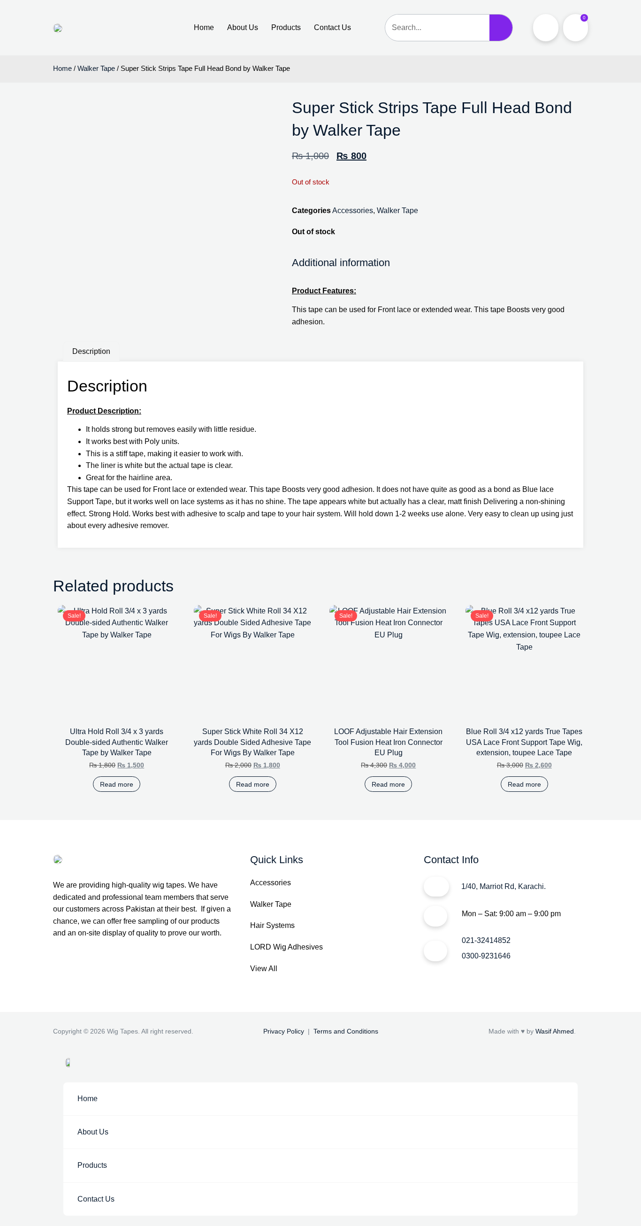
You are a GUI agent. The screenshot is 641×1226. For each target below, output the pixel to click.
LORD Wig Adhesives (286, 947)
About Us (242, 27)
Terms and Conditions (345, 1031)
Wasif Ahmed (554, 1031)
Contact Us (332, 27)
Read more (116, 784)
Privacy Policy (283, 1031)
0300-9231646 (486, 956)
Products (286, 27)
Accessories (352, 211)
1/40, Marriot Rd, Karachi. (503, 886)
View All (263, 969)
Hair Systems (272, 925)
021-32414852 (486, 940)
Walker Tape (96, 68)
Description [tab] (91, 351)
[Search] (501, 28)
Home (204, 27)
